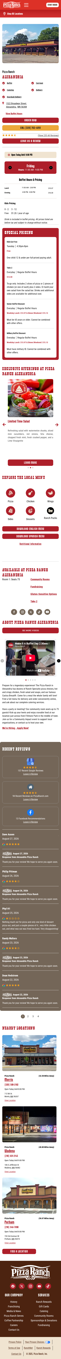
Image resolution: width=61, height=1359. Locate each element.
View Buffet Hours (14, 113)
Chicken (30, 501)
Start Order (52, 5)
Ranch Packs (50, 517)
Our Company (14, 1295)
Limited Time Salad (19, 421)
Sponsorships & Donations (44, 1320)
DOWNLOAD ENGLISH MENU (30, 528)
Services (44, 1295)
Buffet (9, 83)
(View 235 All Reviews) (48, 135)
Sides (10, 519)
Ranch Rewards (44, 1301)
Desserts (30, 519)
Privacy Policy (15, 1342)
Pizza (10, 501)
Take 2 (33, 601)
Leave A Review (30, 774)
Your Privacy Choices (34, 1342)
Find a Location (19, 1251)
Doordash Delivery (14, 97)
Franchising (14, 1306)
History (13, 1301)
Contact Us (13, 1329)
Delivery (39, 90)
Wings (50, 501)
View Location (10, 1100)
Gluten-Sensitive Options (43, 594)
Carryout (39, 83)
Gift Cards (44, 1306)
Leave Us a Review (30, 141)
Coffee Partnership (13, 1320)
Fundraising (36, 586)
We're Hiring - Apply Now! (15, 728)
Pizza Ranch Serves (14, 1315)
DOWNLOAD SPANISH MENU (30, 536)
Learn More (30, 462)
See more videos (30, 630)
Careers (14, 1325)
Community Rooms (40, 579)
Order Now (30, 120)
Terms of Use (14, 1348)
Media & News (14, 1311)
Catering (10, 90)
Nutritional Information (30, 543)
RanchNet (28, 1348)
